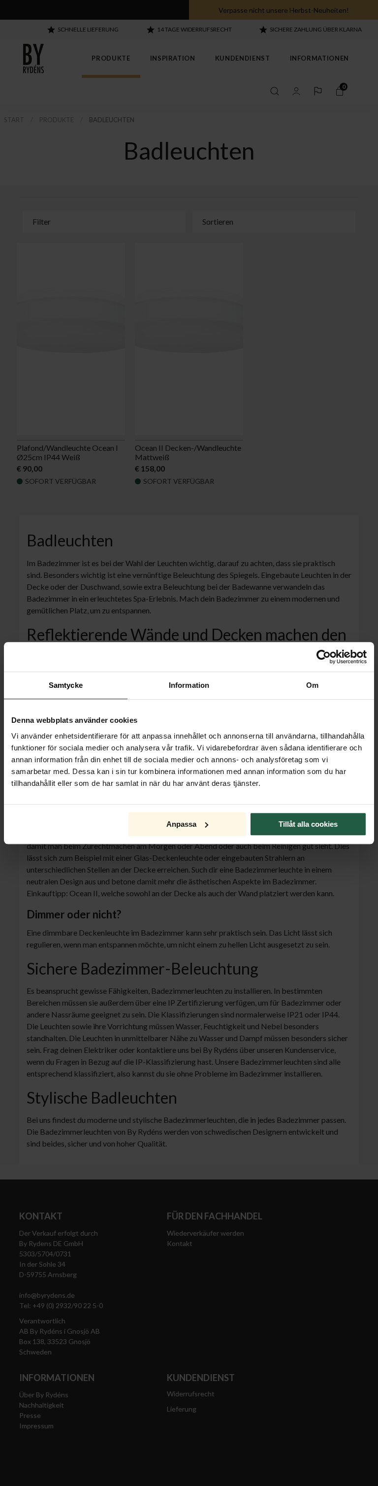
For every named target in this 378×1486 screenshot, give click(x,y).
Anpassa (181, 824)
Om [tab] (312, 685)
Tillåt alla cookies (308, 824)
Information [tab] (189, 685)
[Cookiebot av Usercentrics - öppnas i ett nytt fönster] (324, 656)
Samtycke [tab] (66, 685)
